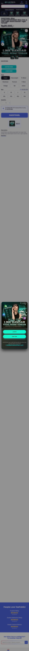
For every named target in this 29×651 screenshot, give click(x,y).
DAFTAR (14, 336)
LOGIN (15, 331)
